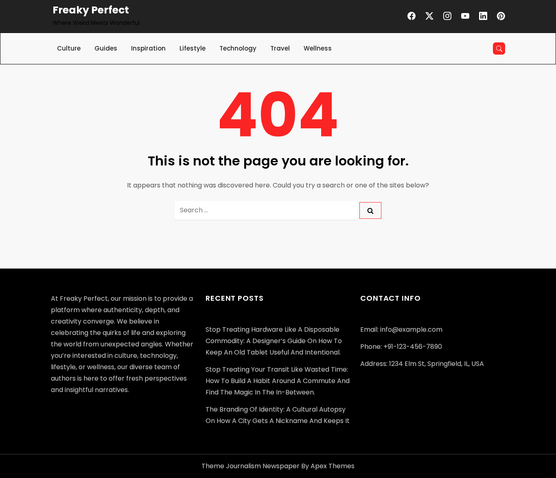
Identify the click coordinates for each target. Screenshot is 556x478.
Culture (69, 48)
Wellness (318, 48)
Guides (105, 48)
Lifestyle (192, 48)
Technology (237, 48)
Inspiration (148, 48)
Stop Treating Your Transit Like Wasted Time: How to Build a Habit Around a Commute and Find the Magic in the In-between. (278, 381)
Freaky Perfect (91, 10)
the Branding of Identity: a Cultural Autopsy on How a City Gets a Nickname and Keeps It (278, 415)
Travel (280, 48)
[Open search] (499, 48)
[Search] (370, 210)
